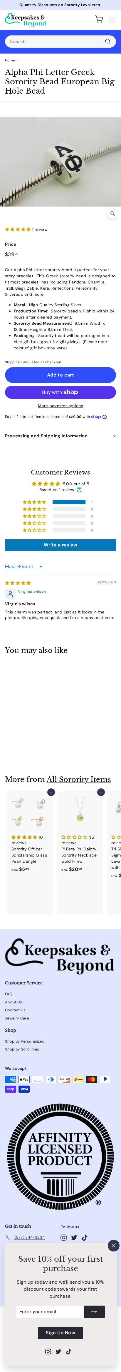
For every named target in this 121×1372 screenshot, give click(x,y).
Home (10, 60)
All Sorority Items (79, 779)
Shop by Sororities (22, 1049)
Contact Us (15, 1009)
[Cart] (99, 20)
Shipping (12, 362)
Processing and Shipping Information (46, 436)
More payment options (60, 405)
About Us (13, 1002)
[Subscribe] (94, 1312)
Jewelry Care (17, 1018)
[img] (18, 583)
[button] (18, 229)
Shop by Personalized (24, 1041)
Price (10, 244)
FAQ (8, 993)
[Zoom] (112, 213)
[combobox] (60, 41)
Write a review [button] (60, 545)
